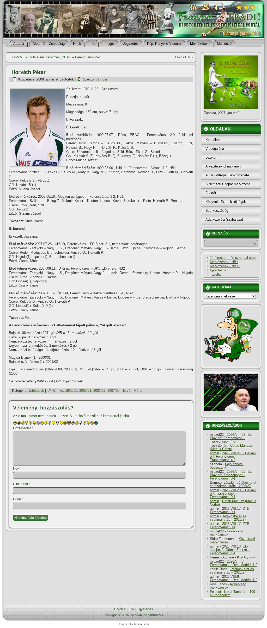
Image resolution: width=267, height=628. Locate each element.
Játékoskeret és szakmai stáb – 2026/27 (233, 484)
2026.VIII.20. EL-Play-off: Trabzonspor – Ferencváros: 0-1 (231, 475)
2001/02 (99, 391)
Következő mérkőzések (226, 533)
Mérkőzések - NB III (225, 266)
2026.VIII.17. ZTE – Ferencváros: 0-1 (231, 510)
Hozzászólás (23, 428)
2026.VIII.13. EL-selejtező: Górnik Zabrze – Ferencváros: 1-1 (230, 549)
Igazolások (218, 270)
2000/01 (85, 391)
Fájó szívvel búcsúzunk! (227, 465)
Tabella (215, 274)
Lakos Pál (182, 57)
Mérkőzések (199, 44)
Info (92, 44)
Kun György (246, 557)
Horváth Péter (132, 391)
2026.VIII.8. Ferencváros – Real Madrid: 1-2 (233, 563)
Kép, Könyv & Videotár (164, 44)
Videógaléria (214, 149)
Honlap (18, 499)
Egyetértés (145, 609)
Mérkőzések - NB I (224, 262)
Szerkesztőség (216, 211)
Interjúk (109, 44)
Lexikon (211, 157)
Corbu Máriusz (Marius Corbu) (231, 447)
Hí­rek (77, 44)
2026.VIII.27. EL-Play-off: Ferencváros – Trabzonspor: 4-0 (231, 438)
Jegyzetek (131, 44)
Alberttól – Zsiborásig (49, 44)
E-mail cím (21, 484)
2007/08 (113, 391)
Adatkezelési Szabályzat (224, 219)
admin (214, 453)
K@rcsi (101, 79)
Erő (131, 609)
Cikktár (210, 193)
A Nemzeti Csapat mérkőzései (228, 184)
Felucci (215, 592)
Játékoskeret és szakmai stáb (233, 258)
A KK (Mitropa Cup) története (227, 175)
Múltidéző (224, 44)
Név (17, 468)
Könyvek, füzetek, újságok (225, 202)
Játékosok (36, 391)
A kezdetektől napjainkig (223, 166)
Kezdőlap (212, 140)
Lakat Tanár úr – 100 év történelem (232, 593)
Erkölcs (120, 609)
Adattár (18, 44)
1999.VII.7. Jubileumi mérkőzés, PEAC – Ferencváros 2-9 (56, 57)
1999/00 (71, 391)
